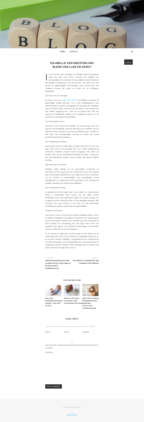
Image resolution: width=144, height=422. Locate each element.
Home (62, 51)
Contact (73, 51)
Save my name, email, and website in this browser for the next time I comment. (72, 346)
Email (66, 332)
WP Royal (77, 407)
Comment (49, 352)
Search (128, 62)
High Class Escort (69, 100)
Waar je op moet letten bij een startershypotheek (73, 301)
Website (86, 332)
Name (48, 332)
